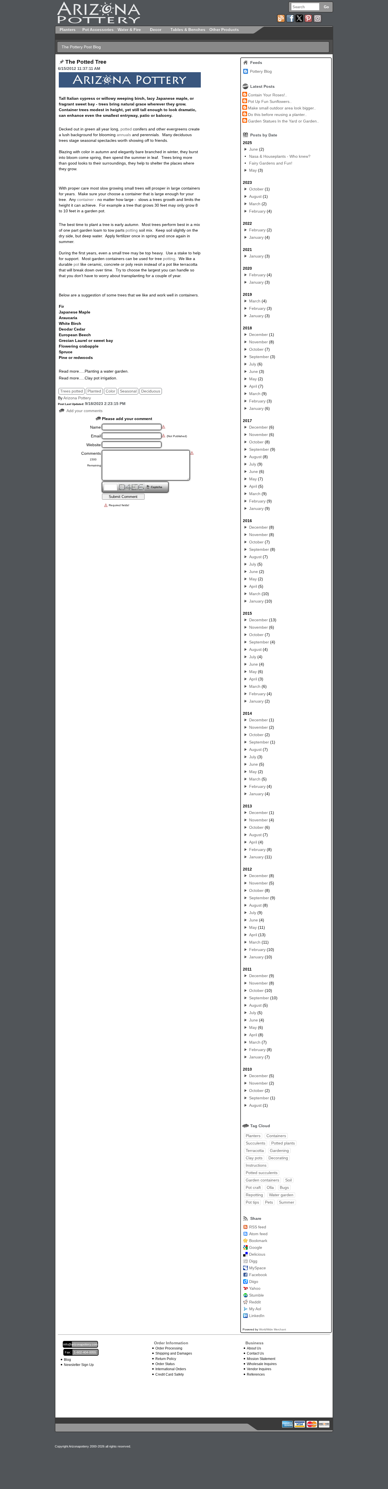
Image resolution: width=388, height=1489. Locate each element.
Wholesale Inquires (262, 1364)
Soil (288, 1180)
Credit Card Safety (169, 1374)
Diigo (253, 1281)
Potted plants (283, 1143)
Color (110, 391)
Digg (253, 1261)
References (256, 1374)
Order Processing (168, 1348)
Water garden (281, 1195)
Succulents (255, 1143)
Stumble (256, 1295)
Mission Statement (261, 1359)
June (253, 149)
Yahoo (254, 1288)
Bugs (284, 1187)
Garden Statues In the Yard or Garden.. (283, 121)
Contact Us (255, 1353)
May (253, 170)
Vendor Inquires (259, 1369)
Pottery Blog (261, 71)
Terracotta (255, 1150)
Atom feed (258, 1234)
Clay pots (254, 1158)
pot (76, 264)
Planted (94, 391)
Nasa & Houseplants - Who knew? (279, 156)
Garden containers (262, 1180)
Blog (67, 1360)
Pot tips (252, 1202)
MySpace (257, 1268)
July (252, 364)
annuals (124, 134)
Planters (253, 1135)
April (253, 386)
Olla (270, 1187)
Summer (286, 1202)
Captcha (156, 487)
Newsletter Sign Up (79, 1365)
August (255, 196)
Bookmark (258, 1240)
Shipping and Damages (173, 1353)
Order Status (165, 1364)
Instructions (256, 1165)
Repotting (254, 1195)
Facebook (258, 1274)
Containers (276, 1135)
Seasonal (128, 391)
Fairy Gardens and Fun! (270, 163)
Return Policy (165, 1359)
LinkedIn (256, 1315)
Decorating (278, 1158)
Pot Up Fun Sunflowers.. (270, 101)
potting (132, 230)
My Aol (255, 1309)
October (256, 189)
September (259, 356)
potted (126, 129)
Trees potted (71, 391)
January (256, 237)
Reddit (255, 1302)
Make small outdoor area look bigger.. (282, 108)
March (254, 204)
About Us (254, 1348)
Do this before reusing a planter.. (277, 114)
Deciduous (150, 391)
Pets (269, 1202)
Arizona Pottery (77, 398)
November (258, 342)
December (258, 334)
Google (255, 1247)
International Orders (170, 1369)
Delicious (257, 1254)
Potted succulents (262, 1172)
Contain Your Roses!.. (267, 95)
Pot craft (253, 1187)
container (85, 199)
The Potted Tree (86, 62)
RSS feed (257, 1227)
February (257, 211)
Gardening (279, 1150)
